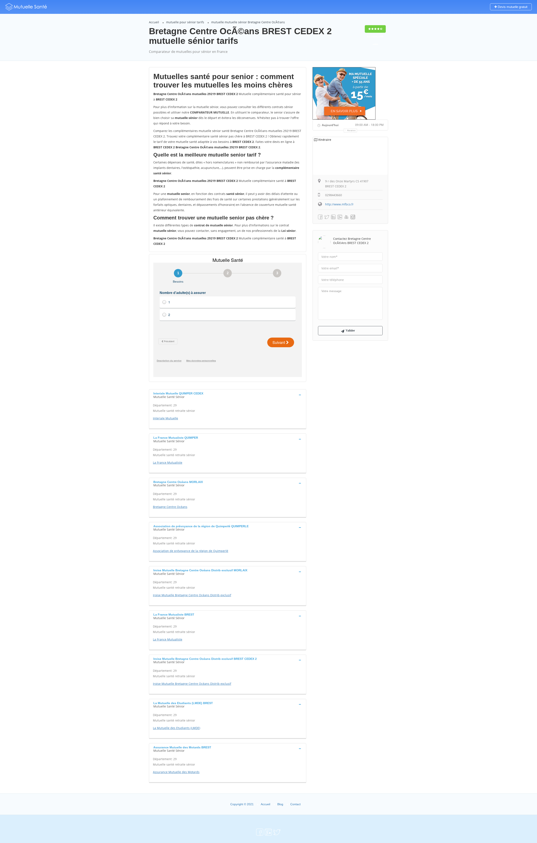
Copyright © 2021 (242, 804)
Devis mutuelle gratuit (512, 7)
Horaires (351, 130)
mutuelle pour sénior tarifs (185, 22)
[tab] (227, 394)
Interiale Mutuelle (165, 418)
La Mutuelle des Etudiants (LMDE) (176, 728)
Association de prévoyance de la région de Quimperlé (190, 551)
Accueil (154, 22)
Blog (280, 804)
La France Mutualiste (167, 463)
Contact (295, 804)
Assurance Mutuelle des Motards (176, 772)
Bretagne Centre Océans (170, 507)
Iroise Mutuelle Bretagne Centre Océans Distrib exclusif (192, 595)
